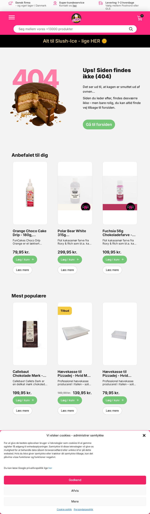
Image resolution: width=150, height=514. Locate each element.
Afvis (75, 491)
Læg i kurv (23, 259)
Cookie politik (64, 509)
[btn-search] (131, 29)
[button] (144, 435)
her (50, 468)
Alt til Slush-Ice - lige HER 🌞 (75, 41)
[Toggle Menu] (12, 17)
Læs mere (22, 269)
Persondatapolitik (83, 509)
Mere (75, 501)
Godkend (75, 480)
